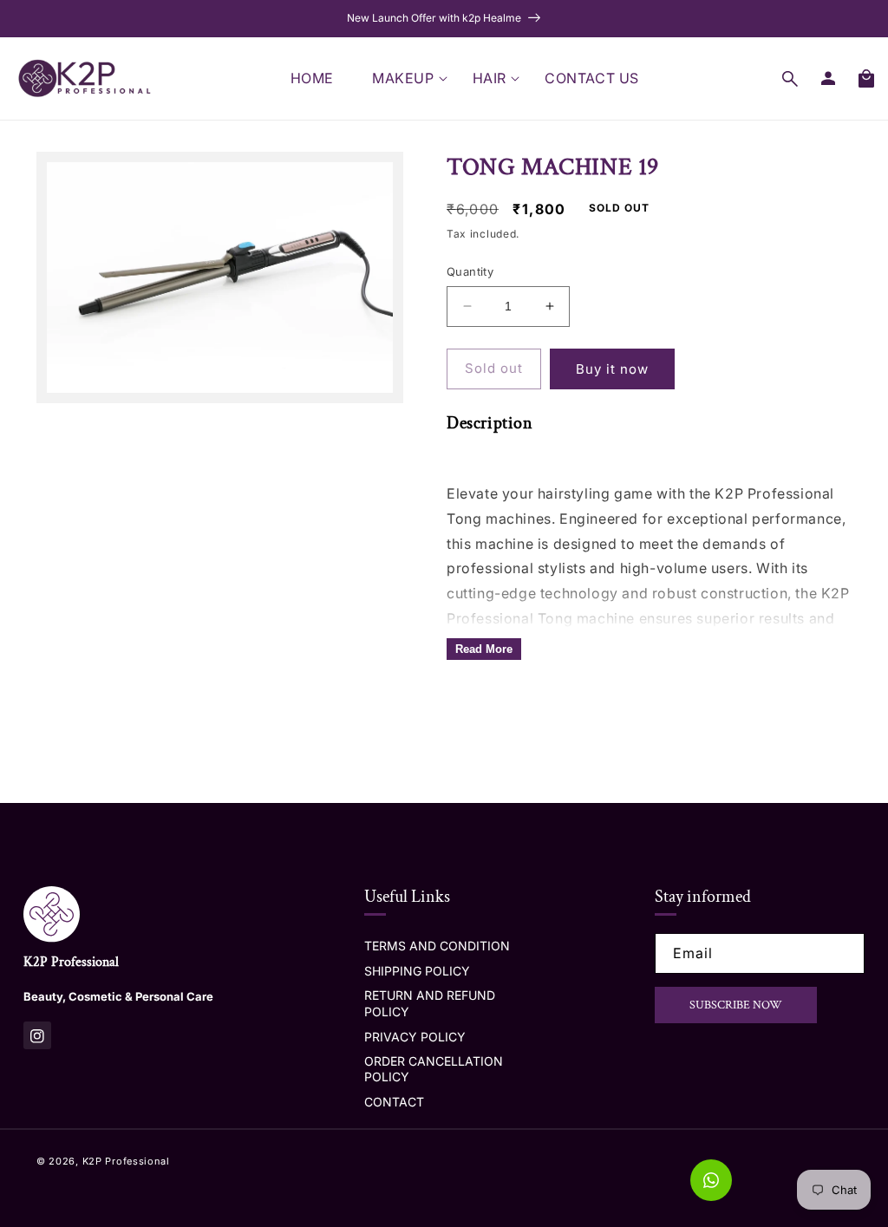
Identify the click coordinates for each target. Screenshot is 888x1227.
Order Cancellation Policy (433, 1069)
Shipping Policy (417, 970)
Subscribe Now (735, 1005)
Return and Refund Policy (429, 1003)
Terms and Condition (437, 945)
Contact (394, 1101)
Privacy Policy (415, 1036)
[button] (403, 78)
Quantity (470, 271)
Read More (484, 649)
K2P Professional (126, 1161)
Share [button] (484, 705)
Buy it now (612, 369)
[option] (444, 18)
